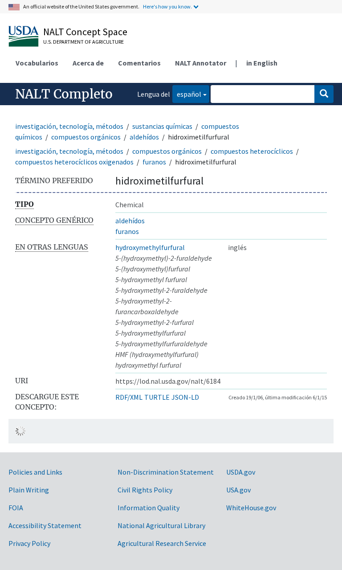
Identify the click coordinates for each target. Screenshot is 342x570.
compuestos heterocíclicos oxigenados (74, 161)
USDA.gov (240, 471)
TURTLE (157, 397)
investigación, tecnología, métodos (69, 126)
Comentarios (139, 62)
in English (261, 62)
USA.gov (238, 489)
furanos (154, 161)
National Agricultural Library (161, 525)
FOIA (15, 507)
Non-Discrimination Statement (166, 471)
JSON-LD (185, 397)
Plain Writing (28, 489)
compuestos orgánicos (86, 136)
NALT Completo (64, 94)
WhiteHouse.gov (251, 507)
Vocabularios (37, 62)
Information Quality (148, 507)
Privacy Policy (29, 543)
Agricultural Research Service (162, 543)
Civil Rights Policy (145, 489)
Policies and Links (35, 471)
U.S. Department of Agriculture (83, 41)
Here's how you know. (167, 6)
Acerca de (88, 62)
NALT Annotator (200, 62)
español (186, 93)
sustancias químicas (162, 126)
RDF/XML (128, 397)
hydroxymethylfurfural (150, 247)
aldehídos (144, 136)
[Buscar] (324, 94)
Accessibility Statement (44, 525)
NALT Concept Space (85, 31)
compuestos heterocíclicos (252, 151)
